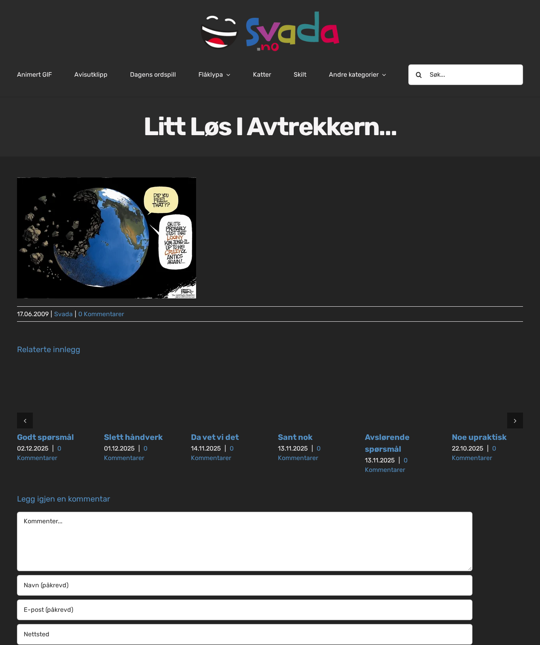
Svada (63, 314)
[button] (25, 420)
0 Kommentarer (101, 314)
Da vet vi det (215, 437)
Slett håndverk (133, 437)
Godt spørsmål (45, 437)
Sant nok (295, 437)
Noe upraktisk (479, 437)
